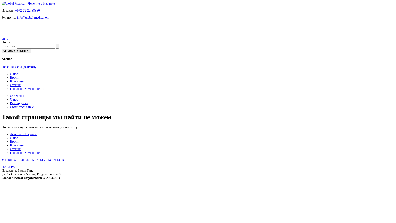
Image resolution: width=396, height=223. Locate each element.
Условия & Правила (15, 159)
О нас (14, 74)
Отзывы (15, 85)
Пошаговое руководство (27, 88)
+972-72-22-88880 (27, 10)
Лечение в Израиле (23, 134)
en (3, 38)
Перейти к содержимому (19, 67)
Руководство (19, 103)
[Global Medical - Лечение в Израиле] (28, 3)
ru (7, 38)
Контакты (39, 159)
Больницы (17, 81)
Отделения (17, 95)
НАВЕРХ (8, 166)
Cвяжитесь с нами (22, 107)
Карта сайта (56, 159)
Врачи (14, 77)
